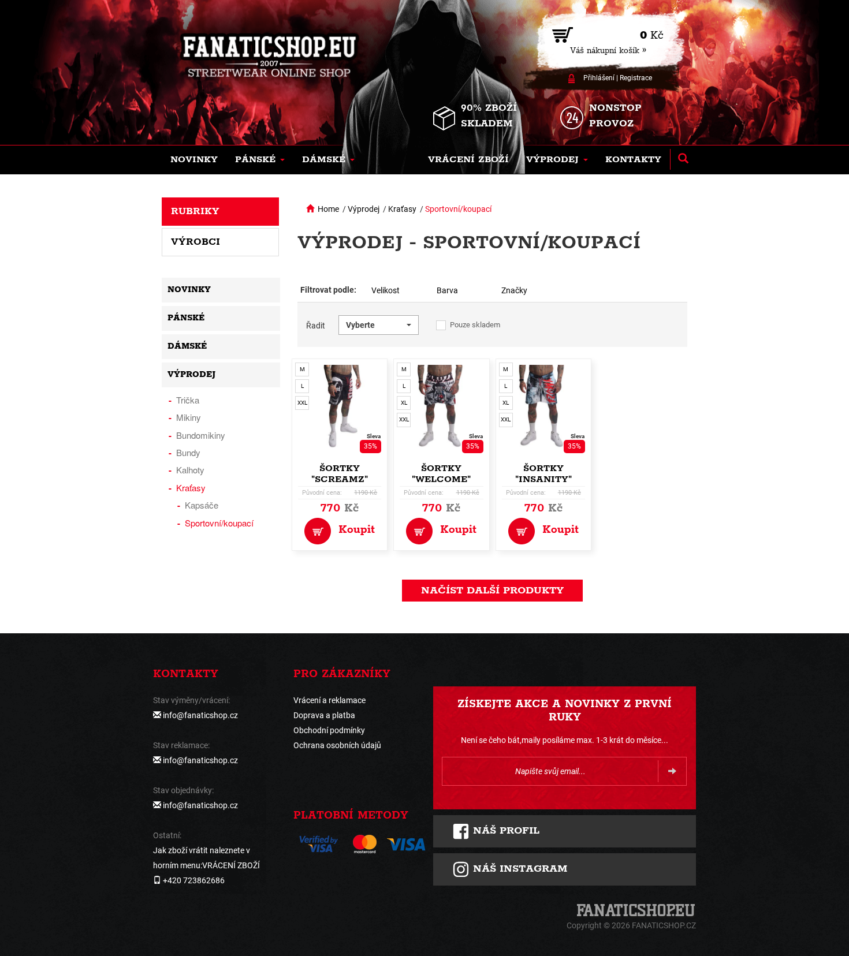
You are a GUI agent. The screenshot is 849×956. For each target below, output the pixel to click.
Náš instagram (518, 868)
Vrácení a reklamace (329, 700)
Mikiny (188, 417)
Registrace (636, 78)
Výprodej (363, 209)
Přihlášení (599, 78)
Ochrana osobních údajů (337, 745)
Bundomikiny (200, 435)
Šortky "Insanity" (543, 474)
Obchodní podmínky (329, 730)
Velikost (385, 290)
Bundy (188, 452)
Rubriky (195, 211)
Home (328, 209)
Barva (447, 290)
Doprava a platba (324, 715)
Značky (514, 290)
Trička (187, 400)
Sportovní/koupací (458, 209)
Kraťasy (402, 209)
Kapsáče (201, 505)
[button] (259, 159)
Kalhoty (190, 470)
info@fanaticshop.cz (200, 715)
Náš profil (504, 830)
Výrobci (195, 242)
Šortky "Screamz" (339, 474)
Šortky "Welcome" (441, 474)
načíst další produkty (492, 590)
